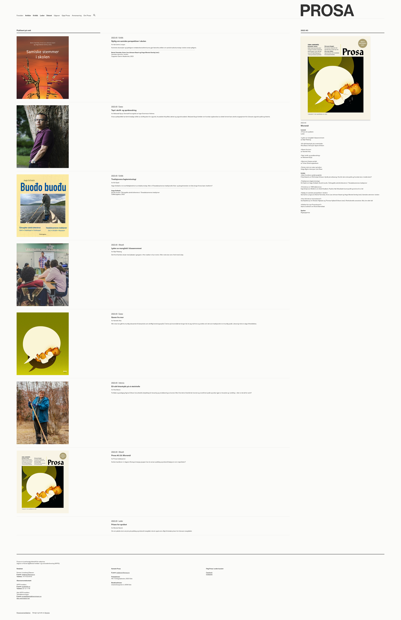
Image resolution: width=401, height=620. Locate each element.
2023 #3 (114, 37)
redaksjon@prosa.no (28, 574)
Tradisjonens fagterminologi (123, 179)
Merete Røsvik (118, 528)
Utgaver (57, 15)
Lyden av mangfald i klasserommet (126, 248)
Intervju (121, 382)
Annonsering (77, 15)
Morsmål (305, 125)
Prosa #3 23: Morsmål (121, 455)
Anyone (47, 613)
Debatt (49, 15)
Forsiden (20, 15)
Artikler (28, 15)
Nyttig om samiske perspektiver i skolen (128, 41)
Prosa (342, 10)
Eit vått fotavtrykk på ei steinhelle (125, 386)
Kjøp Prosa (66, 15)
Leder (42, 15)
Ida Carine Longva (119, 44)
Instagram (209, 574)
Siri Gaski (116, 182)
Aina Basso (116, 390)
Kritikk (35, 15)
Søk (94, 15)
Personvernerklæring (23, 613)
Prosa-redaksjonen (119, 459)
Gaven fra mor (117, 317)
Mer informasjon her (23, 598)
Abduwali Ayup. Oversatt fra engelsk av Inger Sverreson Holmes (133, 113)
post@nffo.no (26, 586)
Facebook (209, 572)
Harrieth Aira (117, 320)
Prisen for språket (119, 524)
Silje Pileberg (117, 251)
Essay (121, 106)
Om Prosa (87, 15)
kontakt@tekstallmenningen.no (31, 596)
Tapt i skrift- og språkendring (123, 110)
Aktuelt (121, 244)
